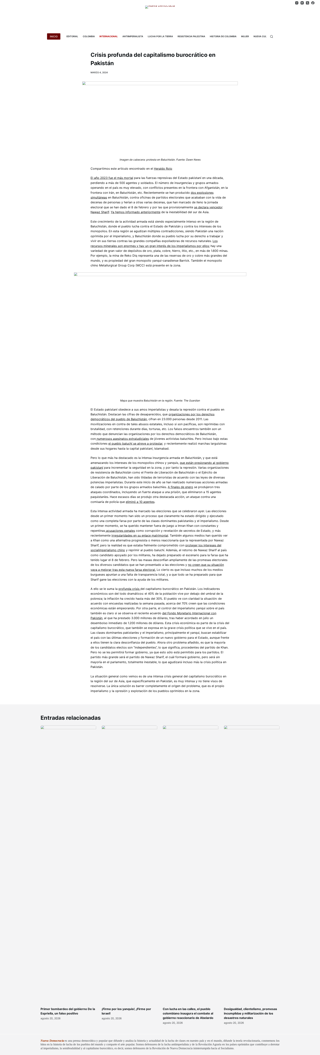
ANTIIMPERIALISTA (132, 36)
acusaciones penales (120, 530)
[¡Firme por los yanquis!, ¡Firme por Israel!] (129, 864)
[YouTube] (302, 2)
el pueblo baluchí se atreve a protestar (135, 443)
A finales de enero (180, 487)
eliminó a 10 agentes (140, 502)
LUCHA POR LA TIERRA (160, 36)
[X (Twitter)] (307, 2)
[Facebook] (312, 2)
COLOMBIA (89, 36)
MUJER (245, 36)
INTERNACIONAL (108, 36)
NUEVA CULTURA (263, 36)
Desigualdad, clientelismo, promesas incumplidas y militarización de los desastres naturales (250, 1013)
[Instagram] (296, 2)
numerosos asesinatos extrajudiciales (122, 439)
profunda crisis (129, 589)
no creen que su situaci (204, 565)
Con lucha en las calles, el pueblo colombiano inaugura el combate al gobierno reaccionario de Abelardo (188, 1013)
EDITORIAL (72, 36)
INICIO (54, 36)
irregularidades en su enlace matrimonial (139, 535)
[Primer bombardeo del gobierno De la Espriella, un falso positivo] (68, 864)
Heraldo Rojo (163, 168)
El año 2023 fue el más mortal (112, 178)
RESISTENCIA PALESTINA (191, 36)
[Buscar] (271, 36)
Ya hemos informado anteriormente (135, 212)
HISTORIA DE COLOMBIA (223, 36)
